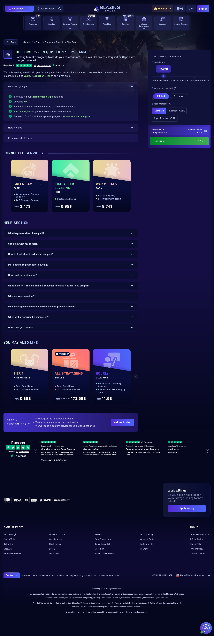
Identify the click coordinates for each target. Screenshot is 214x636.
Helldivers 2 (27, 42)
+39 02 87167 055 (110, 575)
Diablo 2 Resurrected (104, 553)
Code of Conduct (198, 553)
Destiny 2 (98, 534)
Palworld (144, 549)
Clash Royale (55, 544)
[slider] (163, 76)
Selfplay (178, 96)
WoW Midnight (10, 534)
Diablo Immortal (102, 544)
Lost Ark (7, 549)
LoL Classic (54, 553)
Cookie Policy (196, 544)
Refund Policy (196, 539)
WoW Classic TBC (57, 534)
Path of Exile (9, 539)
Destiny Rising (147, 534)
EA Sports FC (146, 544)
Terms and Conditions (200, 534)
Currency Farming (44, 42)
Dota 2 (52, 549)
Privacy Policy (196, 549)
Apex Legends (55, 539)
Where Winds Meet (12, 553)
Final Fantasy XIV (102, 539)
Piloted (161, 96)
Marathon (99, 549)
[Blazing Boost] (107, 9)
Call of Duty (9, 544)
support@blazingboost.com (87, 575)
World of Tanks (147, 539)
